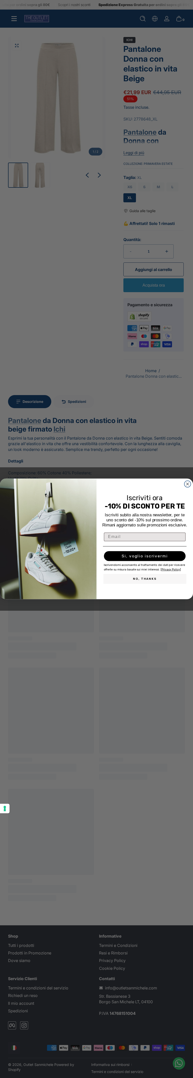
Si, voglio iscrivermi (145, 556)
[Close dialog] (188, 484)
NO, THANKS (145, 579)
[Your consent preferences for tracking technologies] (5, 808)
